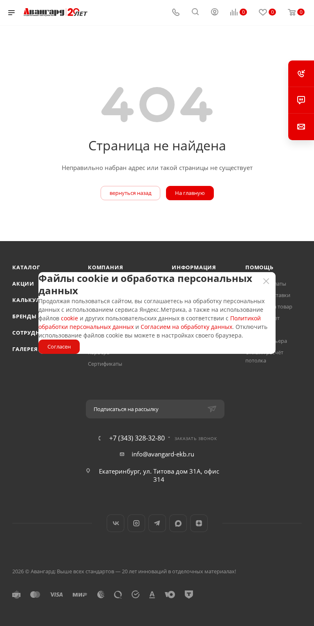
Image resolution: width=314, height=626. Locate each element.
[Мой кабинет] (214, 13)
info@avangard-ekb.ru (163, 454)
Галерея (25, 349)
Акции (23, 283)
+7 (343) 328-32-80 (137, 438)
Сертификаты (105, 363)
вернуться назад (130, 193)
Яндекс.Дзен (199, 523)
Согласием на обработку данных (186, 327)
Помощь (259, 267)
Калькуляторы (36, 300)
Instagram (136, 523)
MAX (178, 523)
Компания (105, 267)
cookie (69, 318)
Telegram (157, 523)
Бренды (24, 316)
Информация (194, 267)
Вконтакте (115, 523)
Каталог (26, 267)
